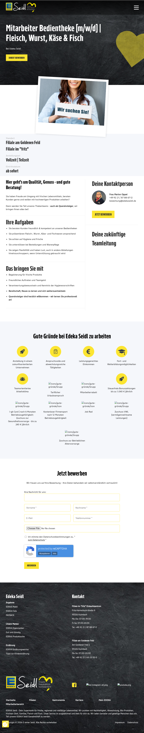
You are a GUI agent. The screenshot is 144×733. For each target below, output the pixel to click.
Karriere (79, 700)
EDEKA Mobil (12, 606)
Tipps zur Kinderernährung (17, 653)
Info (54, 553)
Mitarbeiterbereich (15, 704)
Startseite (10, 700)
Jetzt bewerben (103, 214)
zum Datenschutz (36, 539)
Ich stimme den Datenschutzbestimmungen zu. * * (51, 538)
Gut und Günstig (13, 632)
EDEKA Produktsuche (15, 636)
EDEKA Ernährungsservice (17, 649)
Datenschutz (132, 722)
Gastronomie (58, 700)
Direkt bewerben (17, 57)
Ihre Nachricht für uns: (35, 492)
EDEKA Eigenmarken (15, 628)
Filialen (32, 700)
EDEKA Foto (11, 611)
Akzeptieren (44, 553)
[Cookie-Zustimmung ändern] (5, 724)
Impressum (120, 722)
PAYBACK (10, 615)
